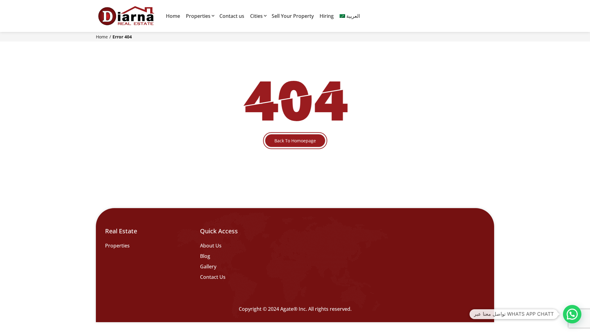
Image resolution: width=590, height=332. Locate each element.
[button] (572, 314)
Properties (198, 16)
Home (173, 16)
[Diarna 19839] (126, 16)
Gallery (208, 266)
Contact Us (213, 277)
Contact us (231, 16)
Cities (256, 16)
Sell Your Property (293, 16)
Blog (205, 256)
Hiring (327, 16)
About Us (211, 245)
